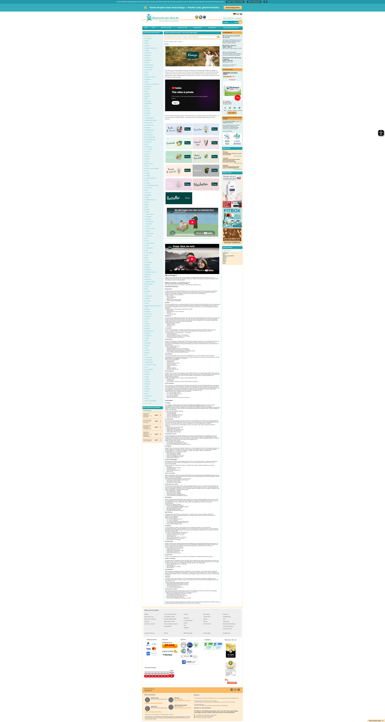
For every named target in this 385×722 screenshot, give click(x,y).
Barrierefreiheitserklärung (229, 623)
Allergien (146, 614)
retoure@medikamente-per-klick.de (182, 700)
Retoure (166, 633)
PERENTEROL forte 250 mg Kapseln (230, 73)
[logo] (162, 18)
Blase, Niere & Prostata (150, 619)
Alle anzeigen (147, 410)
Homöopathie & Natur (169, 616)
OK (265, 2)
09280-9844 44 (148, 690)
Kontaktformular (227, 616)
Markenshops (206, 614)
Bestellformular (226, 633)
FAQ (185, 625)
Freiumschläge (207, 633)
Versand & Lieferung (149, 633)
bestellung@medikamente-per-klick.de (154, 703)
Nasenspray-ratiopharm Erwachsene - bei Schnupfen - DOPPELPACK (147, 434)
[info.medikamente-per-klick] (239, 689)
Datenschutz (226, 621)
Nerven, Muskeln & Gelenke (171, 623)
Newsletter (186, 627)
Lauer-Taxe (219, 698)
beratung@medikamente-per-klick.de (153, 711)
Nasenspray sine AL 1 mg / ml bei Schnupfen (147, 421)
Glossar (186, 622)
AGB (224, 619)
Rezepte (186, 614)
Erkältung (146, 621)
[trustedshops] (200, 17)
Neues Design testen (233, 7)
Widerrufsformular (188, 633)
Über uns (205, 621)
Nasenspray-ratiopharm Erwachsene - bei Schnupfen (147, 415)
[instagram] (235, 689)
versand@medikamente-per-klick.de (182, 707)
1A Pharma (225, 252)
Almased (225, 257)
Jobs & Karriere (207, 623)
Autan (224, 262)
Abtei (224, 254)
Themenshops (206, 616)
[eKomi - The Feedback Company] (197, 17)
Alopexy (225, 258)
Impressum (225, 614)
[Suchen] (218, 37)
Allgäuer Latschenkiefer (228, 255)
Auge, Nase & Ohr (148, 616)
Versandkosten (209, 702)
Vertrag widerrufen (227, 628)
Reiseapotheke (167, 626)
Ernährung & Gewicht (149, 623)
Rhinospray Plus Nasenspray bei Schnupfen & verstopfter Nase (147, 427)
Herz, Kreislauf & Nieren (170, 614)
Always (224, 260)
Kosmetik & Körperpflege (170, 619)
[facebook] (232, 689)
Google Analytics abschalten (235, 2)
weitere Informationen (254, 2)
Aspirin (224, 261)
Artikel (226, 22)
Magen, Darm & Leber (169, 621)
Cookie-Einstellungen (228, 626)
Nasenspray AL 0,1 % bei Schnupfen (147, 440)
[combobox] (190, 37)
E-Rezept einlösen (188, 620)
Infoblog (205, 619)
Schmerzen (186, 618)
